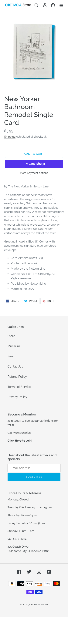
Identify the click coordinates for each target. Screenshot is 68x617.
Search (12, 356)
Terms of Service (19, 387)
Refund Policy (17, 376)
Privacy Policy (17, 397)
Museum (14, 346)
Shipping (9, 136)
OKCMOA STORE (38, 604)
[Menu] (61, 5)
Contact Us (15, 366)
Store (11, 336)
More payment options (34, 172)
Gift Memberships (19, 432)
